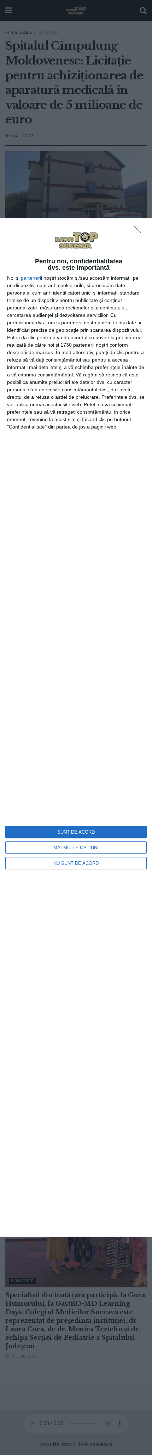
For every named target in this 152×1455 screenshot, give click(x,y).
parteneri (31, 277)
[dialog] (76, 727)
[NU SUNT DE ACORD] (139, 231)
